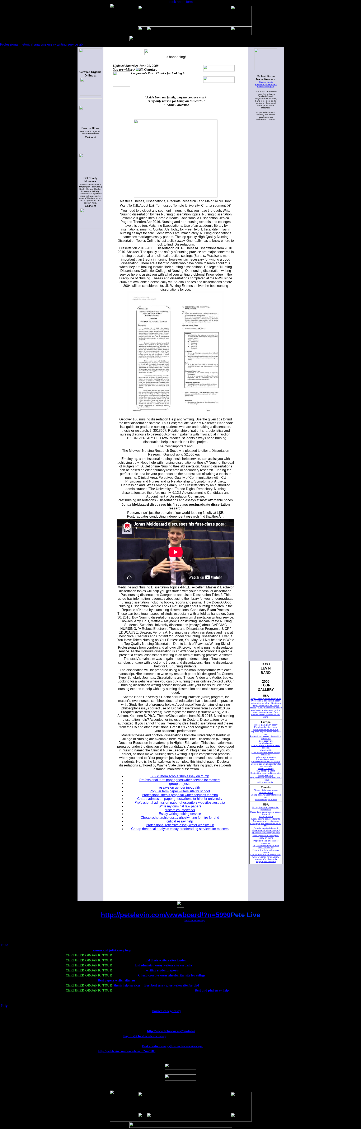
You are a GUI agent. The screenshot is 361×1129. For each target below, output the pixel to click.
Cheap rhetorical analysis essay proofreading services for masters (180, 829)
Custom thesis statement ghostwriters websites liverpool (266, 84)
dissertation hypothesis (266, 799)
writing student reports (162, 970)
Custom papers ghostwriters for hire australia (266, 765)
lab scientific (266, 750)
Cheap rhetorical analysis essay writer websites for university (265, 855)
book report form (181, 2)
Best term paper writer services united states (265, 705)
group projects (179, 783)
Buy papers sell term (266, 861)
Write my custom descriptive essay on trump (266, 836)
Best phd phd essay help (212, 990)
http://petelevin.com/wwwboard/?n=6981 (266, 778)
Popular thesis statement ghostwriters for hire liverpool (266, 829)
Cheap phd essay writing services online (266, 791)
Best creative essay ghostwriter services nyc (172, 1046)
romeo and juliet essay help (112, 950)
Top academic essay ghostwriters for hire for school (265, 760)
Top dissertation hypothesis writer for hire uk (266, 846)
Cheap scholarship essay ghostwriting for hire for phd (180, 817)
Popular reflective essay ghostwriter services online (265, 728)
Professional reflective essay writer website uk (180, 825)
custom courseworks (180, 810)
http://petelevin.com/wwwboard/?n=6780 (126, 1051)
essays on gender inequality (180, 787)
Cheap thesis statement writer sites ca (266, 746)
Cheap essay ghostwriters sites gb (266, 796)
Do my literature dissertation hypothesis (265, 808)
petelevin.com (265, 743)
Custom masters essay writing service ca (266, 753)
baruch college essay (166, 1011)
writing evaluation (265, 782)
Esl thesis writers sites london (166, 960)
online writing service (266, 757)
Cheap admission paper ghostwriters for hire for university (179, 799)
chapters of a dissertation (266, 859)
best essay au (266, 741)
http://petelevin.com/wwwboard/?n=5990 (166, 915)
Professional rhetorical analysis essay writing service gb (41, 44)
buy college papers (266, 771)
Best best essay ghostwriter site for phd (171, 985)
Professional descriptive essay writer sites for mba (265, 702)
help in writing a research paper (266, 698)
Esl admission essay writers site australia (163, 965)
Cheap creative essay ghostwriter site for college (171, 975)
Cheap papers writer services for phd (265, 824)
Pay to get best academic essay (144, 1036)
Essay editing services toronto (265, 819)
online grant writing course (266, 711)
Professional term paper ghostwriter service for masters (179, 780)
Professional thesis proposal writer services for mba (180, 795)
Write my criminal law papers (180, 806)
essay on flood (266, 816)
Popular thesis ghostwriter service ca (265, 842)
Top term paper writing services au (266, 733)
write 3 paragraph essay (265, 725)
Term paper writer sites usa (266, 821)
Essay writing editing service (180, 814)
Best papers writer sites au (116, 980)
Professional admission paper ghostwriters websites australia (180, 802)
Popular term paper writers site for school (180, 791)
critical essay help (180, 821)
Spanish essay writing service (266, 832)
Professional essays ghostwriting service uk (265, 737)
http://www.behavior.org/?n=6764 (171, 1031)
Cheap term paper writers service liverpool (266, 813)
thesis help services (127, 985)
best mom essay (194, 920)
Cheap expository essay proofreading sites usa (266, 708)
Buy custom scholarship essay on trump (179, 776)
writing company (265, 768)
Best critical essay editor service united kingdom (265, 774)
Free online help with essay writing (266, 851)
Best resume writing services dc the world (265, 714)
